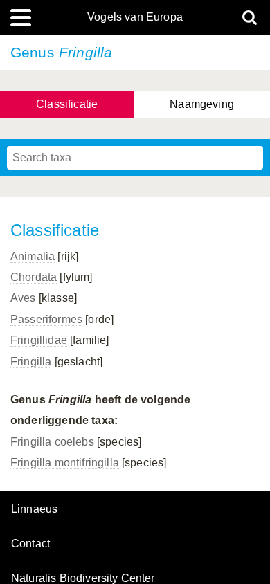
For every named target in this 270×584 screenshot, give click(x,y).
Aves (23, 298)
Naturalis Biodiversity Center (83, 578)
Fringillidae (38, 340)
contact (30, 543)
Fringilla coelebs (52, 442)
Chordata (33, 277)
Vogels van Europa (135, 17)
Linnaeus (34, 509)
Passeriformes (46, 319)
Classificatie (67, 104)
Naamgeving (202, 104)
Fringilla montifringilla (64, 462)
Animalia (32, 256)
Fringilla (30, 361)
